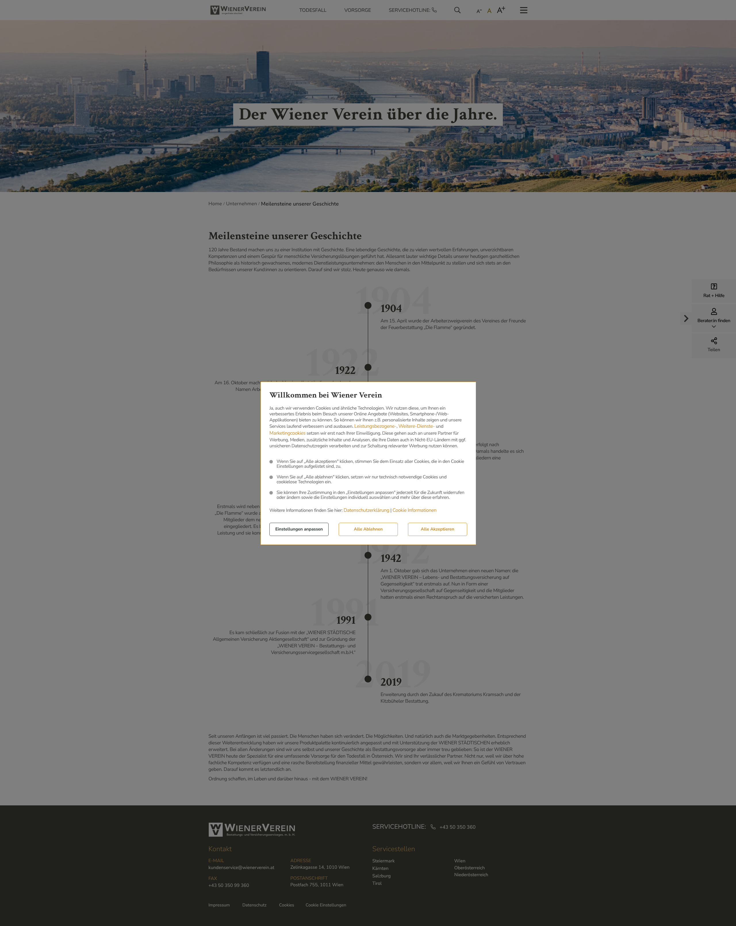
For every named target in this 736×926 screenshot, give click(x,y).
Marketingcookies (287, 433)
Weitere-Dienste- (416, 426)
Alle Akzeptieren (437, 529)
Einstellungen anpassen (299, 529)
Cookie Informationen (414, 510)
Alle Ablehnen (368, 529)
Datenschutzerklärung (366, 510)
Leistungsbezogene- (375, 426)
